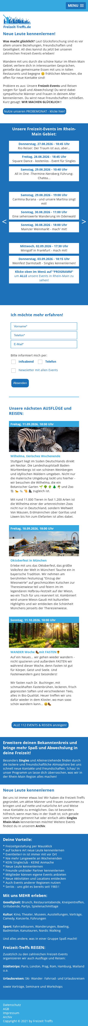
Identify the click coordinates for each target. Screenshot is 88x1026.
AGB (6, 1009)
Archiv (7, 1017)
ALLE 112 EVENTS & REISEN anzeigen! (40, 725)
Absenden (20, 383)
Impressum (11, 1013)
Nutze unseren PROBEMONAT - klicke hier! (34, 111)
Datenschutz (12, 1005)
